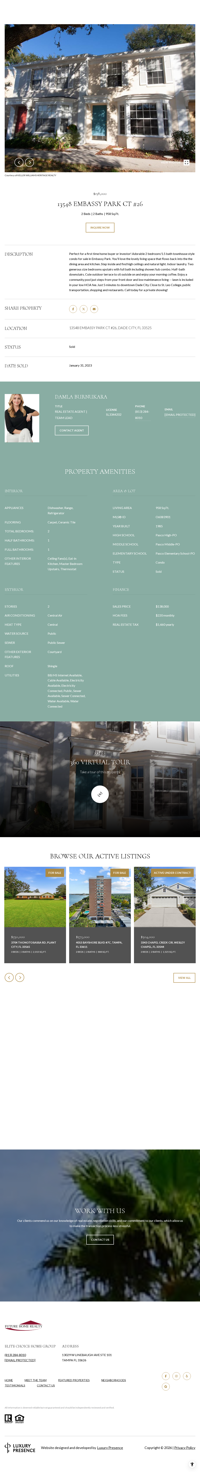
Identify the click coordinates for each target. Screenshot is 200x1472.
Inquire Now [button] (100, 227)
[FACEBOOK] (166, 1376)
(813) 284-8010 (142, 415)
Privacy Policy (184, 1447)
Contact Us (46, 1385)
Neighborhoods (113, 1380)
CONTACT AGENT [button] (72, 430)
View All (184, 977)
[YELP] (187, 1376)
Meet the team (35, 1380)
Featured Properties (74, 1380)
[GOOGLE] (166, 1387)
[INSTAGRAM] (176, 1376)
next (29, 162)
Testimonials (15, 1385)
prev (18, 162)
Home (9, 1380)
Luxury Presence (110, 1447)
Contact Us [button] (100, 1239)
